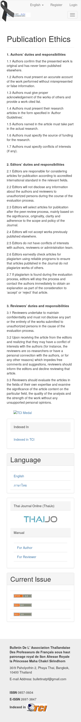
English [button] (35, 4)
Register (56, 4)
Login (73, 4)
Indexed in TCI (24, 439)
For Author (24, 547)
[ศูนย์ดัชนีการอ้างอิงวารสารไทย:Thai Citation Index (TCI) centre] (37, 707)
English (19, 476)
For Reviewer (26, 557)
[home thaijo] (40, 519)
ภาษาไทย (20, 485)
